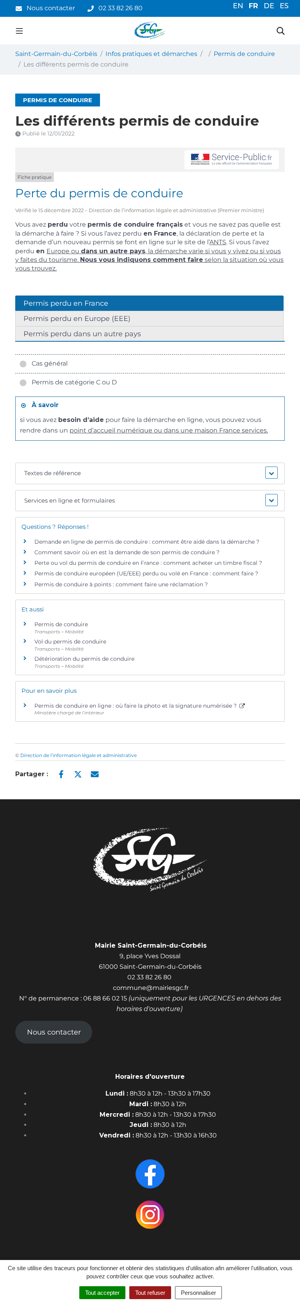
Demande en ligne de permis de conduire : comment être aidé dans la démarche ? (146, 541)
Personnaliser (198, 1292)
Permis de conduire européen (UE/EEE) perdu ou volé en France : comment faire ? (146, 573)
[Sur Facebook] (61, 773)
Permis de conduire (61, 624)
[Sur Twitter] (78, 773)
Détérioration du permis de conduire (84, 658)
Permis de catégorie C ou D (73, 382)
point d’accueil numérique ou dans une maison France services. (169, 430)
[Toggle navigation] (19, 30)
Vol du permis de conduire (70, 641)
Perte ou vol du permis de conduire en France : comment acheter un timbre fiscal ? (148, 562)
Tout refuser (150, 1292)
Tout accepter (102, 1292)
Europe (58, 251)
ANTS (217, 242)
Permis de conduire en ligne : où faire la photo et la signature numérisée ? (136, 705)
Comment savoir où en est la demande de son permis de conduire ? (127, 552)
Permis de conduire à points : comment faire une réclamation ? (121, 584)
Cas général (48, 363)
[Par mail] (95, 773)
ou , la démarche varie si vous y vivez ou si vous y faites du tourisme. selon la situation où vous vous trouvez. (149, 259)
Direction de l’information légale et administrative (78, 755)
